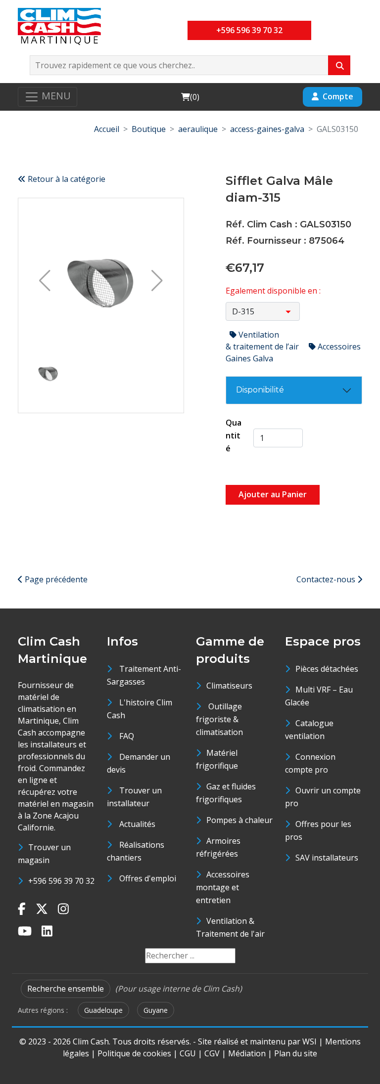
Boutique (149, 129)
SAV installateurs (326, 857)
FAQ (126, 736)
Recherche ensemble (65, 988)
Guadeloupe (103, 1010)
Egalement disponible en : (273, 290)
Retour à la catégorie (65, 178)
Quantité (233, 435)
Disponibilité (260, 389)
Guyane (155, 1010)
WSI (309, 1041)
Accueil (106, 129)
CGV (212, 1053)
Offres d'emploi (147, 878)
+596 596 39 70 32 (249, 30)
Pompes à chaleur (239, 820)
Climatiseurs (229, 685)
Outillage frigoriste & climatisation (219, 719)
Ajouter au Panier (272, 494)
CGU (188, 1053)
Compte (338, 96)
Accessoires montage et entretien (222, 887)
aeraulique (198, 129)
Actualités (137, 824)
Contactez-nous (326, 579)
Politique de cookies (134, 1053)
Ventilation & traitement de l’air (263, 340)
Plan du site (295, 1053)
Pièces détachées (326, 668)
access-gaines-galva (267, 129)
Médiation (247, 1053)
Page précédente (55, 579)
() (190, 96)
